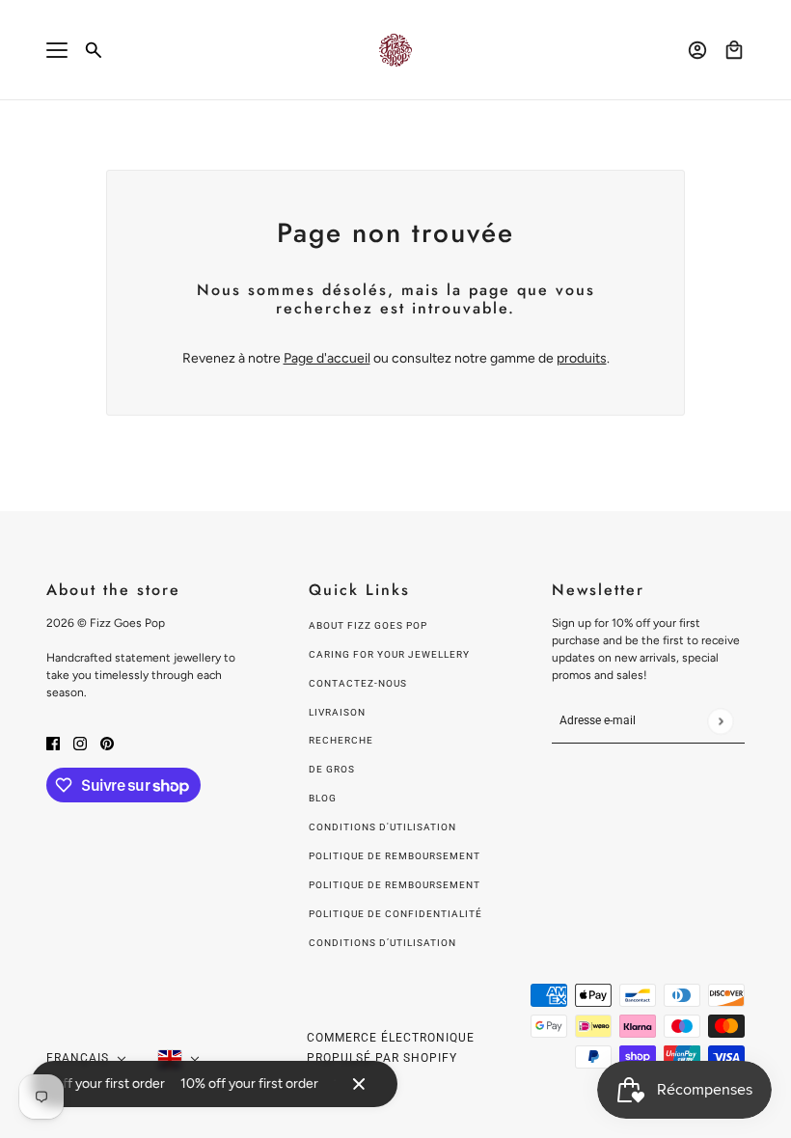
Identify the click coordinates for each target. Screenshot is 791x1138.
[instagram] (80, 742)
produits (582, 358)
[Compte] (697, 50)
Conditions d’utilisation (382, 942)
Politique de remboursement (394, 856)
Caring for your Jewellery (389, 654)
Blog (323, 798)
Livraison (337, 712)
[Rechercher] (93, 50)
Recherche (341, 740)
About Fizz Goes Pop (368, 625)
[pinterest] (107, 742)
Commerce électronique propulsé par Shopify (391, 1048)
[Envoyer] (720, 721)
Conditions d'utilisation (382, 827)
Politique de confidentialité (395, 913)
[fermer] (359, 1084)
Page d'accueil (327, 358)
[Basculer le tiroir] (57, 50)
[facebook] (53, 742)
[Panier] (734, 50)
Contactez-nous (358, 683)
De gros (332, 769)
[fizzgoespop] (395, 50)
